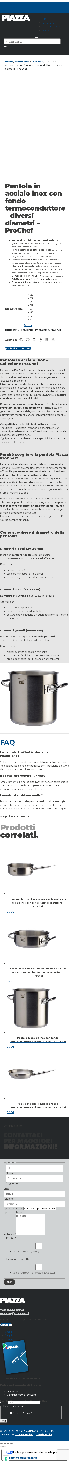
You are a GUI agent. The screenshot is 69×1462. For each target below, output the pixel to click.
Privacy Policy (24, 1434)
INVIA (9, 1282)
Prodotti (48, 19)
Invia (3, 1421)
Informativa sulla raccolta (20, 1457)
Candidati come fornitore (21, 1394)
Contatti (6, 1324)
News (46, 30)
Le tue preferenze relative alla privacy (38, 1452)
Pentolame (22, 61)
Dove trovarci (52, 26)
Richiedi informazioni (18, 348)
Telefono (9, 1198)
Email (8, 1188)
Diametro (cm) (14, 308)
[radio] (32, 295)
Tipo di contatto (13, 1208)
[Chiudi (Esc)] (11, 1443)
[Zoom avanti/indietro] (1, 1443)
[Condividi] (8, 1443)
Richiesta (10, 1234)
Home (9, 61)
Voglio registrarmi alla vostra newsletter (34, 1272)
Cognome (12, 1183)
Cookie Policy (44, 1434)
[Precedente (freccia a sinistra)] (1, 1446)
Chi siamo (49, 22)
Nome (9, 1173)
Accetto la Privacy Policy (26, 1251)
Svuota (28, 325)
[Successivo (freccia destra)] (4, 1446)
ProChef (37, 61)
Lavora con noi (15, 1391)
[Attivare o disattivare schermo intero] (4, 1443)
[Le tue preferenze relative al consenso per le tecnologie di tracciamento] (6, 1459)
